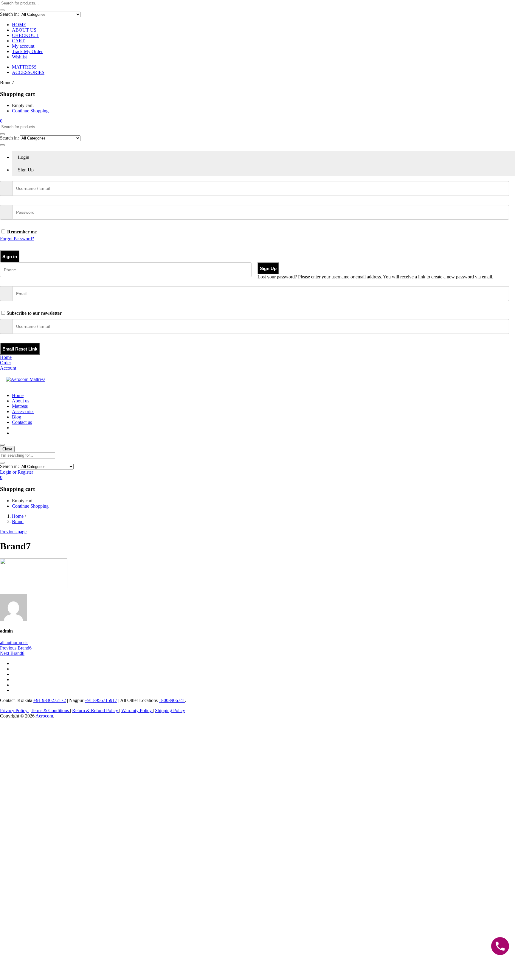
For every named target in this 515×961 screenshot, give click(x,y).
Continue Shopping (30, 110)
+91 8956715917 (101, 700)
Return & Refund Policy (95, 710)
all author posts (14, 642)
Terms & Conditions (50, 710)
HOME (19, 24)
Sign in (9, 256)
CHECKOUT (25, 35)
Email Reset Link (19, 348)
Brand (18, 521)
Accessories (23, 411)
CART (18, 40)
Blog (16, 416)
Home (18, 395)
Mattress (20, 406)
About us (20, 400)
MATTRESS (24, 66)
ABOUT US (24, 29)
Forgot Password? (17, 238)
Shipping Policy (170, 710)
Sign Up (268, 268)
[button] (1, 120)
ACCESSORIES (28, 72)
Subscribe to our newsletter (34, 313)
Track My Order (27, 51)
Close (7, 449)
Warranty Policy (137, 710)
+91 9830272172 (49, 700)
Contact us (22, 422)
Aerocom (44, 715)
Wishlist (19, 56)
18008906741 (172, 700)
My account (23, 46)
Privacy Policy (14, 710)
